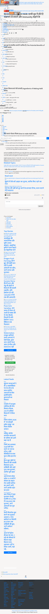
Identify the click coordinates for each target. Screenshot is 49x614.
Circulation (20, 586)
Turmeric (24, 165)
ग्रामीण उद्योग (36, 2)
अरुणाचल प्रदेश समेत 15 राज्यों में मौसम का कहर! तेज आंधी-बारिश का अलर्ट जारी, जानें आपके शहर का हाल (9, 483)
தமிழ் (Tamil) (6, 591)
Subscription (20, 584)
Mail (42, 171)
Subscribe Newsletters (10, 375)
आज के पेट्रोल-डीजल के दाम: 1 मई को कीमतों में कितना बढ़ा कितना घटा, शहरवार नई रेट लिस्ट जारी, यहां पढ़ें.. (9, 541)
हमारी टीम (4, 134)
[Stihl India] (15, 13)
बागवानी (29, 2)
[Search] (7, 6)
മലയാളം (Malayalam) (6, 586)
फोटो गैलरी (29, 4)
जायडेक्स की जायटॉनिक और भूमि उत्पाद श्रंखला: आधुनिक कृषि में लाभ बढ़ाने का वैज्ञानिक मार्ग (10, 244)
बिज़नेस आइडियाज (5, 31)
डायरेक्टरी (40, 4)
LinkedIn (30, 595)
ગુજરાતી (5, 606)
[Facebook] (2, 115)
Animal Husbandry (7, 492)
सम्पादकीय (25, 4)
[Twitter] (2, 118)
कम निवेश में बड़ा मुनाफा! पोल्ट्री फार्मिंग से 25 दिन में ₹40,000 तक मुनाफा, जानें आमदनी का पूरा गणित (10, 501)
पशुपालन (25, 2)
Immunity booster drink (30, 167)
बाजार (10, 4)
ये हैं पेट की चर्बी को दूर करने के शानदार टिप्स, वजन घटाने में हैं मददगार (24, 189)
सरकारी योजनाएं (21, 2)
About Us (31, 583)
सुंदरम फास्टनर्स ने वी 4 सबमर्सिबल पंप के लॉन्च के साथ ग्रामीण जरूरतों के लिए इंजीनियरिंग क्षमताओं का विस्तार (10, 391)
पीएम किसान (4, 32)
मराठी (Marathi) (6, 589)
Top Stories (8, 231)
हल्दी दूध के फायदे (29, 165)
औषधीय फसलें (13, 590)
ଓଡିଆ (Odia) (6, 599)
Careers (30, 586)
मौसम (13, 2)
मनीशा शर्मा (11, 171)
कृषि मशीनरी (4, 28)
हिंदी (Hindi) (6, 584)
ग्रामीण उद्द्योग (13, 599)
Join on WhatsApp (10, 362)
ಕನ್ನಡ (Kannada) (6, 596)
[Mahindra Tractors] (25, 13)
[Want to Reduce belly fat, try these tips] (13, 186)
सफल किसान (6, 4)
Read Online (20, 583)
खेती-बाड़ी (16, 2)
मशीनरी (32, 2)
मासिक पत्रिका (36, 4)
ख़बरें (11, 2)
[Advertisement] (10, 561)
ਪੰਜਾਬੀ (5, 603)
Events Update (21, 601)
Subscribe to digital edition (22, 594)
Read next (9, 175)
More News (10, 552)
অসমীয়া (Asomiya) (6, 600)
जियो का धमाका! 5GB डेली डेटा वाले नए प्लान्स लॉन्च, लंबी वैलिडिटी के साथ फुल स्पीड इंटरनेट (10, 450)
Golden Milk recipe (7, 165)
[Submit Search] (47, 138)
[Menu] (7, 1)
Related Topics (9, 162)
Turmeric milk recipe (21, 167)
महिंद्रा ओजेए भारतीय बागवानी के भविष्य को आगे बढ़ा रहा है (10, 437)
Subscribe (24, 111)
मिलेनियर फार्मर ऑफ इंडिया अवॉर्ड (8, 25)
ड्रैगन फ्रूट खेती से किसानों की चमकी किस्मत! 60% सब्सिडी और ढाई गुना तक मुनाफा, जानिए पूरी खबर (10, 466)
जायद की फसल (5, 29)
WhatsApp (31, 598)
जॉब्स (26, 577)
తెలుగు (5, 604)
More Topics (4, 141)
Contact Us (31, 584)
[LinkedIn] (2, 120)
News (5, 381)
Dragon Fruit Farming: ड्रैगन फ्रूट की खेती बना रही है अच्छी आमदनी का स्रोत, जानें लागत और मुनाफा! (10, 265)
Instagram (31, 597)
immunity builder (14, 165)
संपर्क (3, 135)
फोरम (3, 131)
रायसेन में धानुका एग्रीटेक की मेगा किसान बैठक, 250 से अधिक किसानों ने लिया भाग (10, 409)
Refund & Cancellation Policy (31, 611)
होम (9, 2)
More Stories (10, 350)
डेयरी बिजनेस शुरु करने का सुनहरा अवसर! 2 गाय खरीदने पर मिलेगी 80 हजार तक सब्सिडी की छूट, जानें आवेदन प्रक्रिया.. (10, 520)
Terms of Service (21, 611)
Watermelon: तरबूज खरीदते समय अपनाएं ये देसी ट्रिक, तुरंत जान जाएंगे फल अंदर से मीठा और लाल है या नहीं (10, 339)
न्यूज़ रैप (10, 11)
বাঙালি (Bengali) (5, 593)
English (5, 583)
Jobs (34, 11)
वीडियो (32, 4)
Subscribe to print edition (21, 591)
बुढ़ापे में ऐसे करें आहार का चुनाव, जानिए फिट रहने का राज (23, 183)
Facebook (31, 592)
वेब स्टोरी (39, 2)
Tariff (19, 587)
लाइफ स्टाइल (30, 11)
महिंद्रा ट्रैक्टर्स (4, 26)
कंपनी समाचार (20, 4)
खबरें (12, 583)
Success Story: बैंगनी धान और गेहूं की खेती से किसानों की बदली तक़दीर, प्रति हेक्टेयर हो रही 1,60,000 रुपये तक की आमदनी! (10, 289)
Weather (5, 474)
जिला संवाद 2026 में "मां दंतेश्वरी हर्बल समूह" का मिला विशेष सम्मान (10, 424)
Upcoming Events (21, 600)
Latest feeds (9, 379)
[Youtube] (2, 121)
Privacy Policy (14, 611)
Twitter (30, 594)
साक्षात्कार (16, 4)
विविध (36, 11)
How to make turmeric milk (11, 167)
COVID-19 (20, 165)
